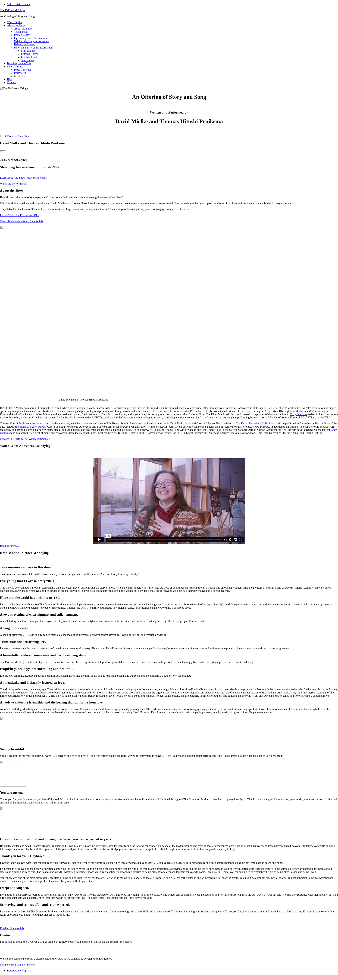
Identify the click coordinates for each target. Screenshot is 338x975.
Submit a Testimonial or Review (18, 964)
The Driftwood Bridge (12, 10)
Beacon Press (322, 423)
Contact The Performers (13, 438)
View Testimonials (36, 177)
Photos (4, 215)
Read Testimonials (32, 221)
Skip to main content (18, 4)
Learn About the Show (12, 177)
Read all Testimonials (12, 928)
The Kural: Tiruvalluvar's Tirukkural (256, 423)
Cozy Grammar (298, 414)
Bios (36, 215)
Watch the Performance (13, 183)
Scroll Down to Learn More (15, 136)
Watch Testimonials (11, 221)
